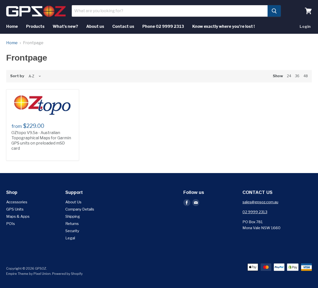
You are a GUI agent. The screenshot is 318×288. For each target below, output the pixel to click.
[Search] (274, 11)
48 (305, 76)
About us (95, 26)
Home (12, 26)
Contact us (123, 26)
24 (289, 76)
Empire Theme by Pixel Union (28, 274)
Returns (72, 223)
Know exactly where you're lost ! (223, 26)
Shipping (72, 216)
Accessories (16, 202)
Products (35, 26)
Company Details (79, 209)
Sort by (17, 76)
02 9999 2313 (254, 212)
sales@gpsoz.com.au (260, 202)
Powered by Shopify (67, 274)
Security (72, 231)
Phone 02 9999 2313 (163, 26)
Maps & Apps (18, 216)
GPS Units (15, 209)
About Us (73, 202)
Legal (70, 238)
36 (297, 76)
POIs (10, 223)
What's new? (65, 26)
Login (305, 26)
